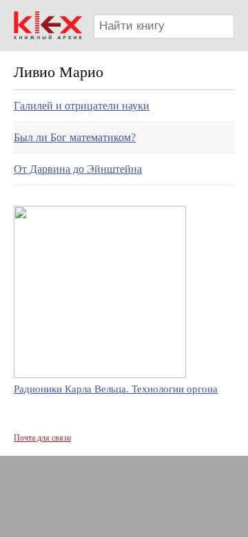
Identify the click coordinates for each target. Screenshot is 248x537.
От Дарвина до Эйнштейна (78, 169)
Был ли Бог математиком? (75, 137)
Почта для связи (42, 438)
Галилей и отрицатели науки (81, 106)
